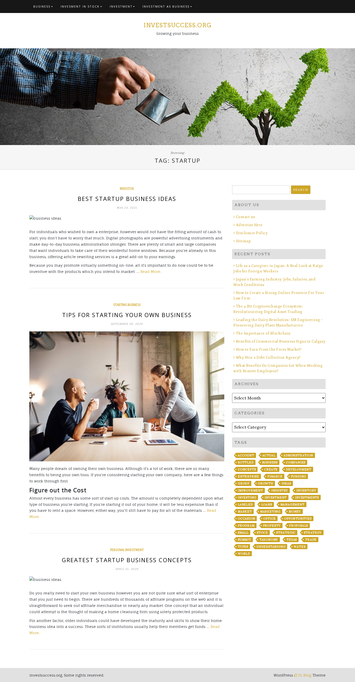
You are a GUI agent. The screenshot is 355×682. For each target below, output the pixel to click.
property (272, 525)
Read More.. (151, 271)
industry (279, 490)
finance (274, 476)
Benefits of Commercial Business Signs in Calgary (280, 341)
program (246, 525)
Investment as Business (165, 6)
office (269, 518)
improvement (250, 490)
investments (307, 497)
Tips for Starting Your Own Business (127, 315)
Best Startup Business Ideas (127, 198)
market (245, 511)
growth (265, 483)
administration (298, 455)
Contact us (245, 217)
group (243, 483)
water (300, 546)
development (298, 469)
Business (41, 6)
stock (262, 532)
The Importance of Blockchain (263, 333)
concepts (247, 469)
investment (276, 497)
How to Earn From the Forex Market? (269, 349)
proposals (298, 525)
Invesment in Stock (80, 6)
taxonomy (268, 539)
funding (298, 476)
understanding (271, 546)
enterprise (248, 476)
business (270, 462)
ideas (286, 483)
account (246, 455)
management (292, 504)
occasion (246, 518)
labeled (245, 504)
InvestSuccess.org (177, 25)
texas (291, 539)
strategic (285, 532)
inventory (306, 490)
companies (295, 462)
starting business (127, 305)
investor (127, 189)
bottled (246, 462)
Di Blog (304, 675)
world (244, 553)
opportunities (297, 518)
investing (247, 497)
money (295, 511)
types (243, 546)
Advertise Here (249, 225)
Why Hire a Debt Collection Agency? (268, 357)
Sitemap (243, 241)
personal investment (127, 550)
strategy (312, 532)
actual (268, 455)
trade (311, 539)
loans (266, 504)
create (271, 469)
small (243, 532)
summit (244, 539)
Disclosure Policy (251, 233)
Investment (121, 6)
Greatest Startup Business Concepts (127, 560)
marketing (270, 511)
